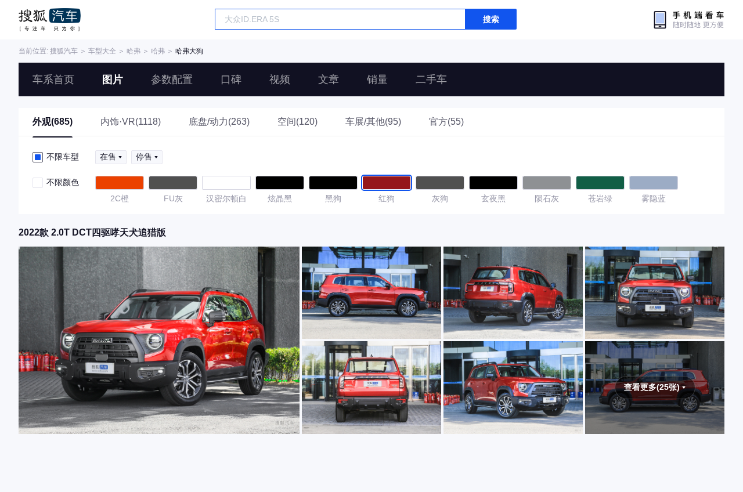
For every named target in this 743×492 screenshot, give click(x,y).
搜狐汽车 (50, 19)
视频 (279, 79)
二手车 (431, 79)
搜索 (491, 19)
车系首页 (53, 79)
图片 (112, 79)
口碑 (231, 79)
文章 (328, 79)
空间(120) (297, 121)
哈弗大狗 (189, 51)
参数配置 (172, 79)
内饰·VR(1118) (130, 121)
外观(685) (53, 121)
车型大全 (102, 51)
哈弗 (133, 51)
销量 (377, 79)
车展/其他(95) (373, 121)
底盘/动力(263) (219, 121)
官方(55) (446, 121)
